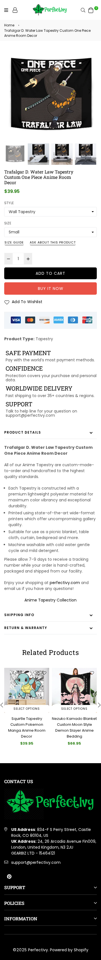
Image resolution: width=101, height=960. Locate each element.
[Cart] (90, 10)
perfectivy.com (65, 582)
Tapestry (44, 339)
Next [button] (90, 91)
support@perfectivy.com (36, 862)
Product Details (22, 432)
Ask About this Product (53, 242)
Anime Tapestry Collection (50, 600)
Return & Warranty (25, 627)
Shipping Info (19, 614)
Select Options (26, 709)
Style (9, 202)
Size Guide (14, 242)
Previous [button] (11, 91)
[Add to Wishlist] (44, 673)
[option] (50, 95)
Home (9, 25)
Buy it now (50, 288)
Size (7, 223)
